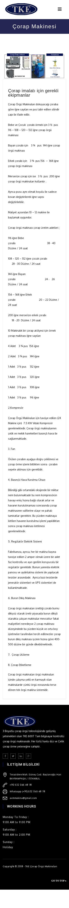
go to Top (58, 880)
